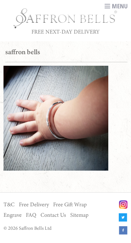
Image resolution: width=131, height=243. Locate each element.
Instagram (123, 204)
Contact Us (53, 215)
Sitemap (79, 215)
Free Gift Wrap (70, 205)
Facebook (123, 230)
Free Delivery (34, 205)
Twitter (123, 217)
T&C (9, 205)
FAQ (31, 215)
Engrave (12, 215)
